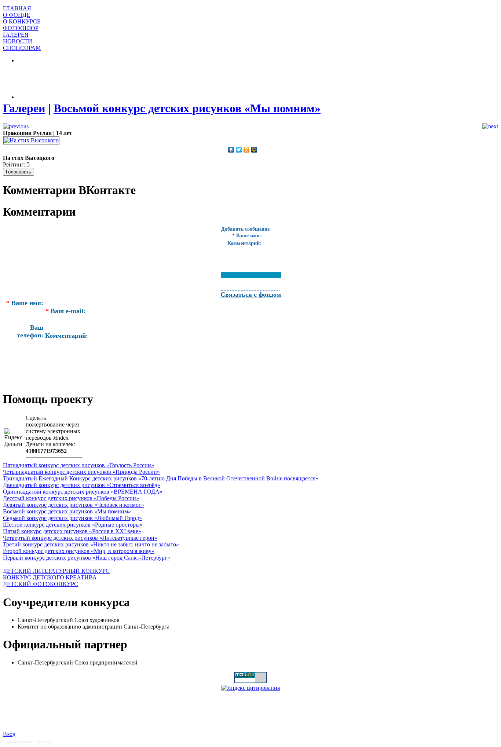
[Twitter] (239, 149)
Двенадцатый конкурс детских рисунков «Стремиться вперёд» (81, 485)
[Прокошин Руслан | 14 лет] (31, 140)
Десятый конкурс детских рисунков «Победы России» (71, 498)
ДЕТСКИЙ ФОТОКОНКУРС (40, 584)
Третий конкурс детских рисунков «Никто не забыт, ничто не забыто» (91, 544)
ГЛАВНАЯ (17, 8)
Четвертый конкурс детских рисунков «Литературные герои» (80, 538)
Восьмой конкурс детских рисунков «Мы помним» (67, 511)
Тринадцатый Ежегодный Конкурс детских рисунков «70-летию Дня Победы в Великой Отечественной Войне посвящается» (160, 478)
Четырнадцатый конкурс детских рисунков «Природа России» (81, 472)
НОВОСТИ (17, 41)
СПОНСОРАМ (22, 48)
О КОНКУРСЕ (22, 21)
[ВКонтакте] (231, 149)
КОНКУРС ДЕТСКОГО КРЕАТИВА (50, 577)
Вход (9, 734)
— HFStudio (29, 741)
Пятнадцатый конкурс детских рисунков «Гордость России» (78, 465)
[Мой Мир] (254, 149)
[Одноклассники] (247, 149)
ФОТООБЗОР (21, 28)
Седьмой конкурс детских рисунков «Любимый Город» (72, 518)
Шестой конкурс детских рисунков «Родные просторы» (73, 524)
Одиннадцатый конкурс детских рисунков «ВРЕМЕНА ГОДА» (82, 491)
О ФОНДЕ (16, 15)
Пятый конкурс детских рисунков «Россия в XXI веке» (72, 531)
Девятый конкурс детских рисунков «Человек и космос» (73, 505)
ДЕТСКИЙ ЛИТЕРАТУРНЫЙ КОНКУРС (56, 571)
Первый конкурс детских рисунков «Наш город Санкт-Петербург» (86, 557)
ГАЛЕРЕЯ (16, 35)
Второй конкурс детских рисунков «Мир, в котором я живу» (78, 551)
